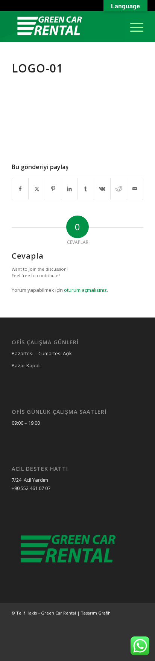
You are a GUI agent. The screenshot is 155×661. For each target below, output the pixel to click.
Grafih (104, 613)
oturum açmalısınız (85, 290)
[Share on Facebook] (20, 188)
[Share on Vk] (102, 188)
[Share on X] (37, 188)
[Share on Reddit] (119, 188)
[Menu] (133, 27)
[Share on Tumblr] (86, 188)
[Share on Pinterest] (53, 188)
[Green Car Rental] (64, 27)
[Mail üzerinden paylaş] (135, 188)
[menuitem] (133, 27)
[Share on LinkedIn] (69, 188)
